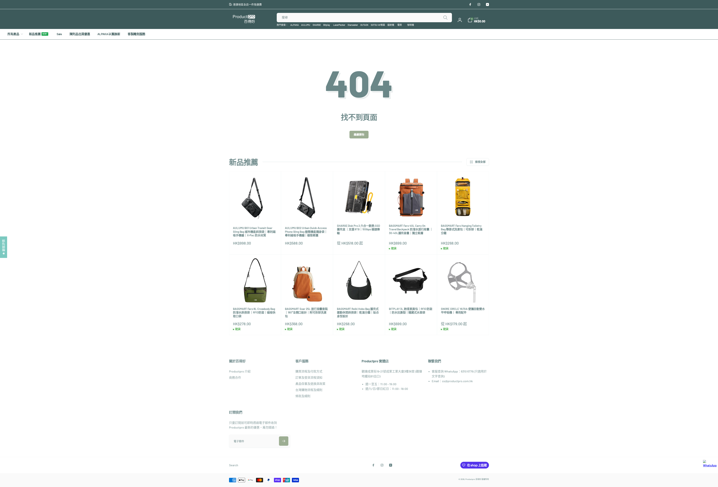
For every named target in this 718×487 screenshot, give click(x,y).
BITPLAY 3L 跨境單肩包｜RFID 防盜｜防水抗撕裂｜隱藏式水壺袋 (410, 310)
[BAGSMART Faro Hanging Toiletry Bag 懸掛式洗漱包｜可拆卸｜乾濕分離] (463, 212)
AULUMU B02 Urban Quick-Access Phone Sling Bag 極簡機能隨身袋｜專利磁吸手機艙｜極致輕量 (306, 231)
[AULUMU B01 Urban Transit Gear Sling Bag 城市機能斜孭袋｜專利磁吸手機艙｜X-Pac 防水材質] (255, 215)
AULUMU (305, 25)
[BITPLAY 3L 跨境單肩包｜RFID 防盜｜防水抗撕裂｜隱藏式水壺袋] (411, 295)
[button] (476, 20)
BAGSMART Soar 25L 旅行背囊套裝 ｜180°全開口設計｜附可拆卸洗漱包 (306, 312)
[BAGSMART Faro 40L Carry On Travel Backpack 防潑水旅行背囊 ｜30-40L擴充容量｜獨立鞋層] (411, 212)
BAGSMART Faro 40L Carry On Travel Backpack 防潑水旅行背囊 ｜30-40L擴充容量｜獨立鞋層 (411, 229)
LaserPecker (339, 25)
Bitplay (326, 25)
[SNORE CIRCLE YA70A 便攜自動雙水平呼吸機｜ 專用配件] (463, 295)
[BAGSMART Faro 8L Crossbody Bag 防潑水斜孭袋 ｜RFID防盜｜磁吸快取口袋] (255, 295)
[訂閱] (283, 441)
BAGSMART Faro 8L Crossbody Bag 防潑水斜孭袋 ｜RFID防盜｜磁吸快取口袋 (254, 312)
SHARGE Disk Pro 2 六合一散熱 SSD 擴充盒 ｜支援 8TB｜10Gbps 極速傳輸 (358, 229)
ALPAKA (294, 25)
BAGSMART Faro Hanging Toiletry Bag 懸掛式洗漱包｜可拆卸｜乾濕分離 (461, 229)
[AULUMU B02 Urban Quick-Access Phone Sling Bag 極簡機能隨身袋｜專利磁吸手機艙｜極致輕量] (307, 215)
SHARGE (317, 25)
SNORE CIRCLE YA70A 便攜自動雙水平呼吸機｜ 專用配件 (463, 310)
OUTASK (364, 25)
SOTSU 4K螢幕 (378, 25)
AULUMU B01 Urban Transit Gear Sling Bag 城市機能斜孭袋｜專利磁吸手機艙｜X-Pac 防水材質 (254, 231)
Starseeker (353, 25)
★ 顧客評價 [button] (3, 247)
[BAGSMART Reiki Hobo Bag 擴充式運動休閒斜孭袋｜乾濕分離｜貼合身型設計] (359, 295)
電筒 (399, 25)
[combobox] (364, 17)
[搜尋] (445, 17)
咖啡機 (410, 25)
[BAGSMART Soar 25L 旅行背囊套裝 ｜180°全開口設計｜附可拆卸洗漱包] (307, 295)
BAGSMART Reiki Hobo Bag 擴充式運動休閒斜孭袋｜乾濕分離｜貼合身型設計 (358, 312)
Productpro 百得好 (473, 479)
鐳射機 (390, 25)
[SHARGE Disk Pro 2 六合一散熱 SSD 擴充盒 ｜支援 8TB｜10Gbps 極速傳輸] (359, 212)
